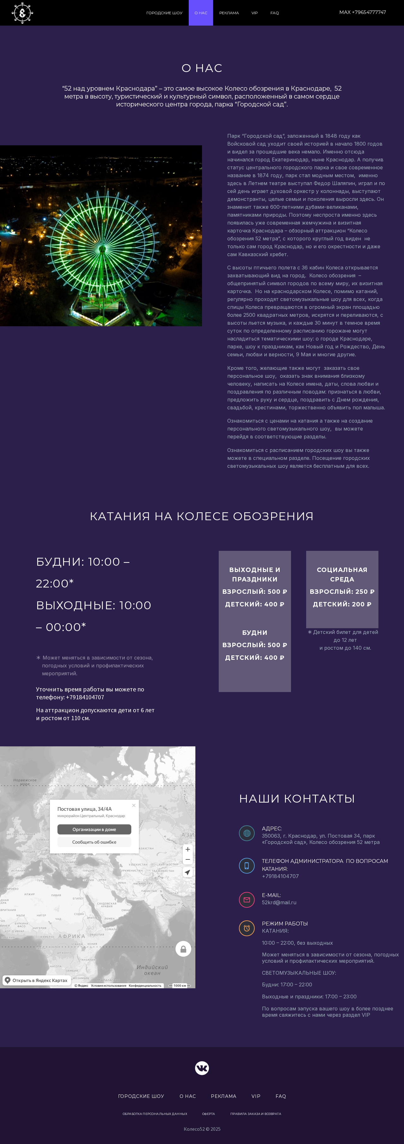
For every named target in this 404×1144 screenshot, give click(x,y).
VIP (255, 12)
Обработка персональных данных (155, 1114)
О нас (200, 12)
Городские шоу (164, 12)
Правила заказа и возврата (255, 1114)
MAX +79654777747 (362, 12)
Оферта (208, 1114)
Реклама (229, 12)
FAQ (274, 12)
